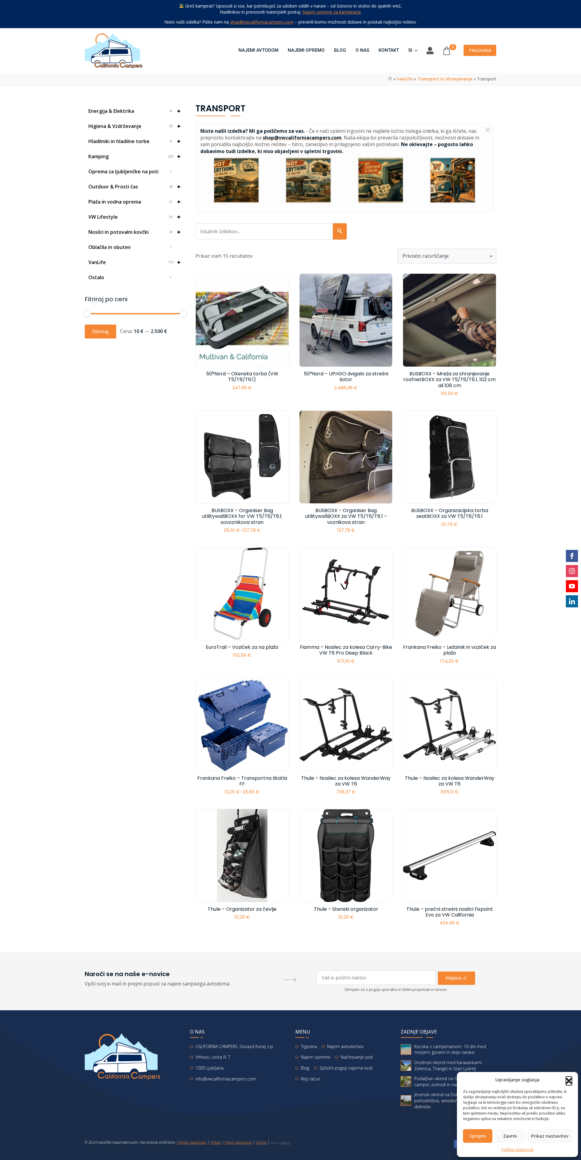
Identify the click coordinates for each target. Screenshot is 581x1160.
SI (410, 50)
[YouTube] (572, 587)
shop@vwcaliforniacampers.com (262, 22)
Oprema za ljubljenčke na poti (130, 171)
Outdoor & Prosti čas (134, 186)
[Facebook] (572, 557)
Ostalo (130, 277)
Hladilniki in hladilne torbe (134, 141)
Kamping (134, 156)
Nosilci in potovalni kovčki (134, 232)
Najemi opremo (306, 50)
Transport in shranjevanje (444, 79)
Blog (340, 50)
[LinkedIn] (572, 603)
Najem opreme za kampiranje (331, 12)
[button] (569, 1080)
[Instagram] (572, 572)
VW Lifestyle (134, 217)
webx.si (285, 1143)
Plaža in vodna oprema (134, 202)
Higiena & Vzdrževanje (134, 126)
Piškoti (215, 1142)
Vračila (261, 1142)
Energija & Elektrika (134, 111)
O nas (362, 50)
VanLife (405, 79)
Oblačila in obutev (130, 247)
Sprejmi (477, 1136)
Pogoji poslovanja (238, 1142)
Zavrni (510, 1136)
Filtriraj (100, 331)
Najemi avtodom (258, 50)
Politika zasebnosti (517, 1149)
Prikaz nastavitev (550, 1136)
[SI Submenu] (415, 50)
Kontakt (389, 50)
